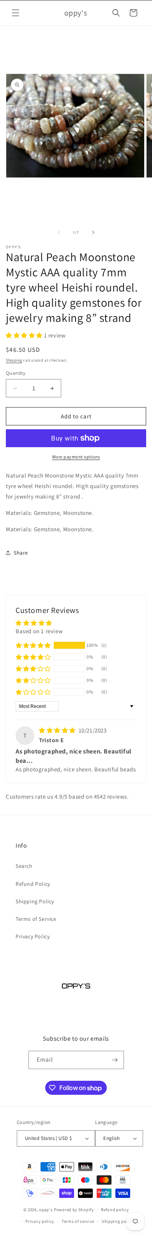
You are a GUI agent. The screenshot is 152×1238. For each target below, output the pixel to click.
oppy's (46, 1209)
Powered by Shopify (74, 1209)
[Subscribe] (115, 1060)
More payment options (76, 457)
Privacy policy (39, 1221)
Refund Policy (33, 883)
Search (24, 865)
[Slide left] (58, 232)
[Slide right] (93, 232)
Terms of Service (36, 918)
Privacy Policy (32, 936)
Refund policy (115, 1209)
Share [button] (21, 552)
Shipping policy (118, 1221)
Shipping (14, 360)
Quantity (15, 373)
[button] (15, 12)
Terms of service (78, 1221)
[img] (58, 730)
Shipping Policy (35, 901)
